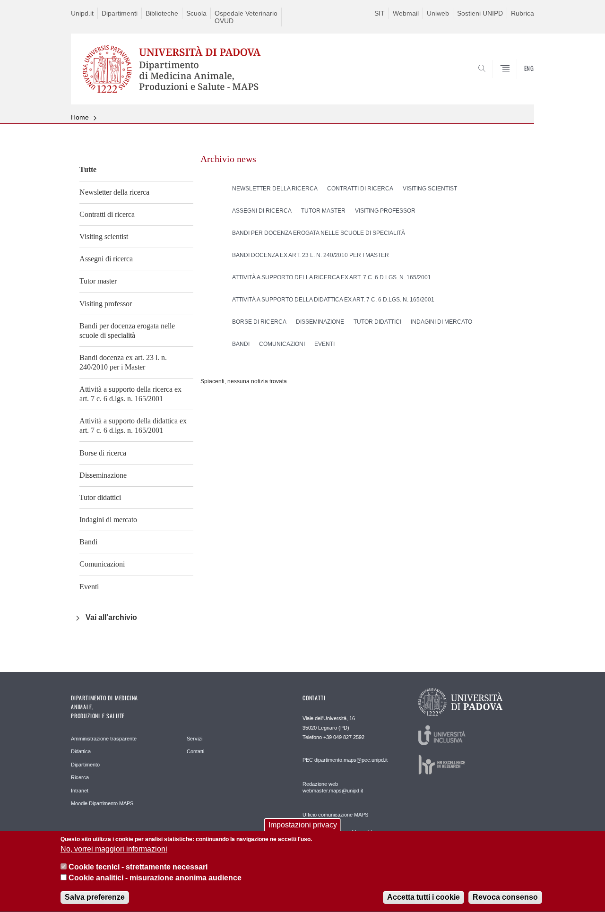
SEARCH (517, 81)
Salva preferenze (95, 898)
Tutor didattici (100, 497)
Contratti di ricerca (107, 214)
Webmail (406, 13)
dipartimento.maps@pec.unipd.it (351, 760)
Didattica (81, 751)
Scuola (196, 13)
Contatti (195, 751)
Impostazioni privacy (302, 825)
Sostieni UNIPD (480, 13)
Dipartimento (85, 764)
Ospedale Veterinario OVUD (246, 17)
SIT (379, 13)
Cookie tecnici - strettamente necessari (138, 867)
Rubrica (522, 13)
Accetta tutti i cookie (423, 898)
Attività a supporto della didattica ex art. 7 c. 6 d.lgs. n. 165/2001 (133, 425)
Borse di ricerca (102, 453)
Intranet (79, 790)
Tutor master (98, 281)
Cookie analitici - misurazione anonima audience (155, 878)
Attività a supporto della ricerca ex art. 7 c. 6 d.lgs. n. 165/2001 (130, 394)
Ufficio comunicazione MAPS (335, 814)
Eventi (89, 587)
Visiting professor (105, 304)
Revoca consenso (505, 898)
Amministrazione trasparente (104, 738)
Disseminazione (103, 475)
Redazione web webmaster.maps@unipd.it (332, 787)
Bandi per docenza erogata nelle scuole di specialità (127, 330)
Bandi (88, 542)
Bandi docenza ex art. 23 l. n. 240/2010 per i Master (123, 362)
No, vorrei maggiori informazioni (113, 849)
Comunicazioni (102, 564)
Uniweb (438, 13)
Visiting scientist (103, 236)
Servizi (194, 738)
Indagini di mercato (108, 520)
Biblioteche (162, 13)
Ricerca (80, 777)
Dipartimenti (120, 13)
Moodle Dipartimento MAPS (102, 803)
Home (80, 117)
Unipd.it (82, 13)
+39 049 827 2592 (343, 737)
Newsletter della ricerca (114, 192)
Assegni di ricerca (106, 259)
